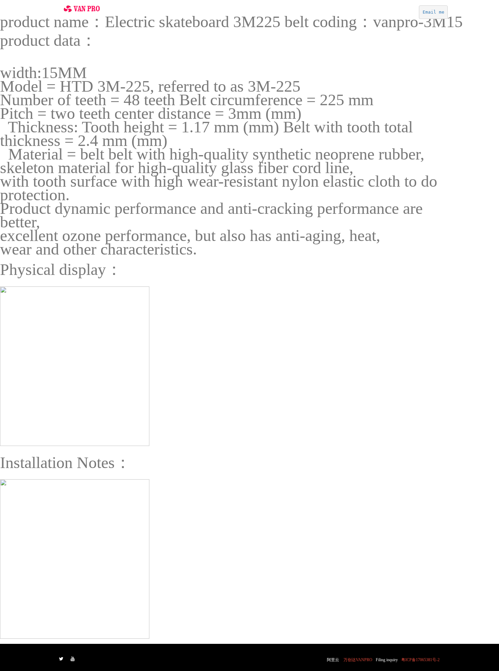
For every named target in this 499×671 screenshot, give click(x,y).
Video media (280, 14)
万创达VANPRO (358, 659)
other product (351, 14)
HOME (215, 14)
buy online (244, 14)
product (314, 14)
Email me (433, 12)
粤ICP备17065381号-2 (420, 659)
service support (396, 14)
